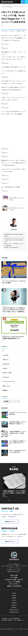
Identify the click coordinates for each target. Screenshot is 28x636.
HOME (14, 593)
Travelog (5, 355)
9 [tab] (21, 500)
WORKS (14, 598)
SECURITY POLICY (14, 612)
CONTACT (14, 605)
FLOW (14, 600)
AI (3, 351)
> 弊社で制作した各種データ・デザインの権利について (12, 620)
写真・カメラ (6, 386)
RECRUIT (14, 607)
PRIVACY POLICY (14, 609)
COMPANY (14, 602)
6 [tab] (15, 500)
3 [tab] (8, 500)
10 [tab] (23, 500)
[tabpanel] (14, 486)
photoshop (6, 364)
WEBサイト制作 (21, 31)
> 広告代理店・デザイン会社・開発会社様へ (10, 618)
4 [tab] (10, 500)
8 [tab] (19, 500)
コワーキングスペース (9, 381)
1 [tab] (4, 500)
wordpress (6, 377)
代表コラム (6, 359)
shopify (5, 368)
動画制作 (5, 390)
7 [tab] (17, 500)
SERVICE (14, 595)
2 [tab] (6, 500)
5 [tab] (13, 500)
